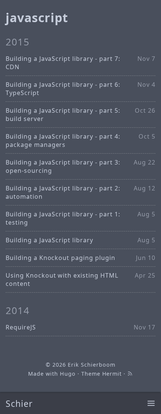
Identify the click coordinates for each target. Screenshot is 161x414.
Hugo (68, 373)
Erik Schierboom (91, 364)
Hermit (112, 373)
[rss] (130, 373)
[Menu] (151, 404)
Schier (19, 403)
